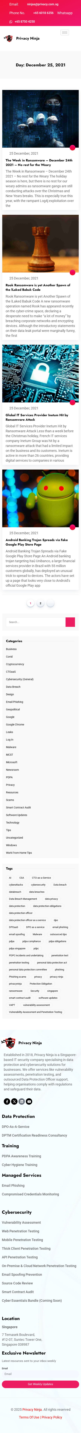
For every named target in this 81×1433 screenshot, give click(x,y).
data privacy (51, 898)
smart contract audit (20, 997)
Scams (10, 799)
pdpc (36, 948)
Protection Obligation (41, 983)
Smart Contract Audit (18, 807)
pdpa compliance (31, 941)
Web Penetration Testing (20, 1231)
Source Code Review (17, 1283)
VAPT (12, 1005)
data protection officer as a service (27, 920)
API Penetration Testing (20, 1257)
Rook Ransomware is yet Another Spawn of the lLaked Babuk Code (38, 287)
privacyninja (15, 983)
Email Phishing (14, 701)
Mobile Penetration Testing (22, 1240)
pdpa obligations (57, 941)
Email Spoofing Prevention (22, 1274)
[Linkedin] (21, 1101)
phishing (59, 969)
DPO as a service (35, 927)
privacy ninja (56, 976)
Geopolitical (13, 709)
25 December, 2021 (23, 153)
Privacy (10, 784)
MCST (9, 754)
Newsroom (12, 769)
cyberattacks (16, 884)
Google (10, 716)
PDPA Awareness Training (21, 1156)
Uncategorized (14, 837)
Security (35, 990)
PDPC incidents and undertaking (26, 955)
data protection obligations (47, 906)
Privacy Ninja (28, 38)
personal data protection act (52, 962)
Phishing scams (17, 976)
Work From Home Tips (19, 852)
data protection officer (20, 913)
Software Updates (16, 815)
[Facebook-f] (7, 1101)
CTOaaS (11, 671)
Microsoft (11, 762)
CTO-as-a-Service (41, 877)
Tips (8, 830)
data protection (17, 906)
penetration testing (19, 962)
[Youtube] (29, 1101)
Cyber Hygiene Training (19, 1165)
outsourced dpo (58, 934)
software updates (48, 997)
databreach (15, 891)
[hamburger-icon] (64, 32)
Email (5, 1368)
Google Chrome (15, 724)
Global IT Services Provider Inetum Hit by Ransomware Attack (37, 417)
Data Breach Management (23, 898)
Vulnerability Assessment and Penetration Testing (35, 1012)
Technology (12, 822)
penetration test (59, 955)
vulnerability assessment (36, 1005)
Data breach (59, 884)
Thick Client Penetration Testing (26, 1248)
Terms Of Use (29, 1417)
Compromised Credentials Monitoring (30, 1194)
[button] (64, 43)
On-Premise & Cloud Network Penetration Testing (39, 1266)
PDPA (9, 777)
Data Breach (13, 686)
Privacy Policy (52, 1417)
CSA (21, 877)
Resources (12, 792)
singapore (52, 990)
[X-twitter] (14, 1101)
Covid (9, 656)
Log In (9, 739)
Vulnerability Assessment (21, 1222)
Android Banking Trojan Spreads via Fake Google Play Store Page (37, 542)
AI (10, 877)
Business (11, 649)
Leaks (9, 732)
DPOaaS (13, 927)
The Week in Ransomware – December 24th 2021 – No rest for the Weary (39, 162)
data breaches (36, 891)
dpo (56, 920)
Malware (11, 747)
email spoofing (17, 934)
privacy (38, 976)
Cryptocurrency (15, 664)
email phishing (60, 927)
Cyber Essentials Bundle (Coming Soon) (32, 1301)
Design (10, 694)
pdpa (11, 941)
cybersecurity (38, 884)
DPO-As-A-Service (15, 1127)
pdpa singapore (17, 948)
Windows (11, 845)
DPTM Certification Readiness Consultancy (34, 1135)
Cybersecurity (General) (20, 679)
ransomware (15, 990)
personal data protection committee (28, 969)
